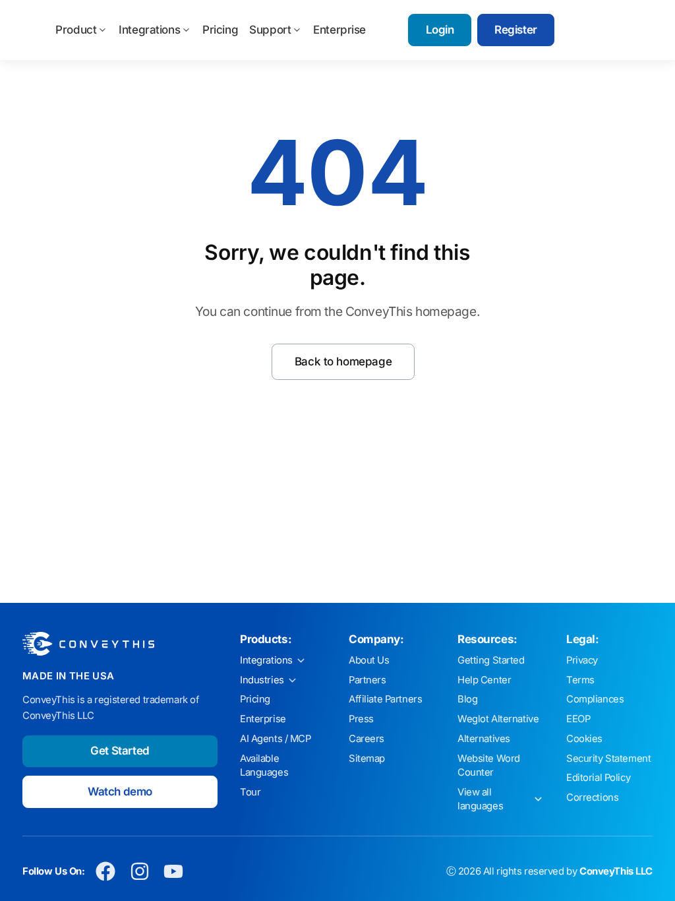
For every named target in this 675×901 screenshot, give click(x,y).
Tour (250, 792)
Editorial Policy (598, 778)
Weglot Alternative (498, 719)
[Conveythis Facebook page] (106, 872)
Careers (366, 739)
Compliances (595, 699)
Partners (367, 680)
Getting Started (491, 660)
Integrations (149, 29)
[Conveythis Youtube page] (174, 872)
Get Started (119, 750)
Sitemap (367, 758)
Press (361, 719)
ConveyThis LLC (616, 871)
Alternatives (483, 739)
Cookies (584, 739)
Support (270, 29)
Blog (467, 699)
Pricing (220, 29)
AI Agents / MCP (275, 739)
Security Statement (608, 758)
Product (75, 29)
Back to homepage (343, 361)
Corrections (592, 797)
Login (440, 29)
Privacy (582, 660)
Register (515, 29)
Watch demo (120, 791)
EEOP (578, 719)
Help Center (484, 680)
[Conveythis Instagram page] (139, 872)
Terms (580, 680)
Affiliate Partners (385, 699)
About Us (369, 660)
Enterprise (339, 29)
